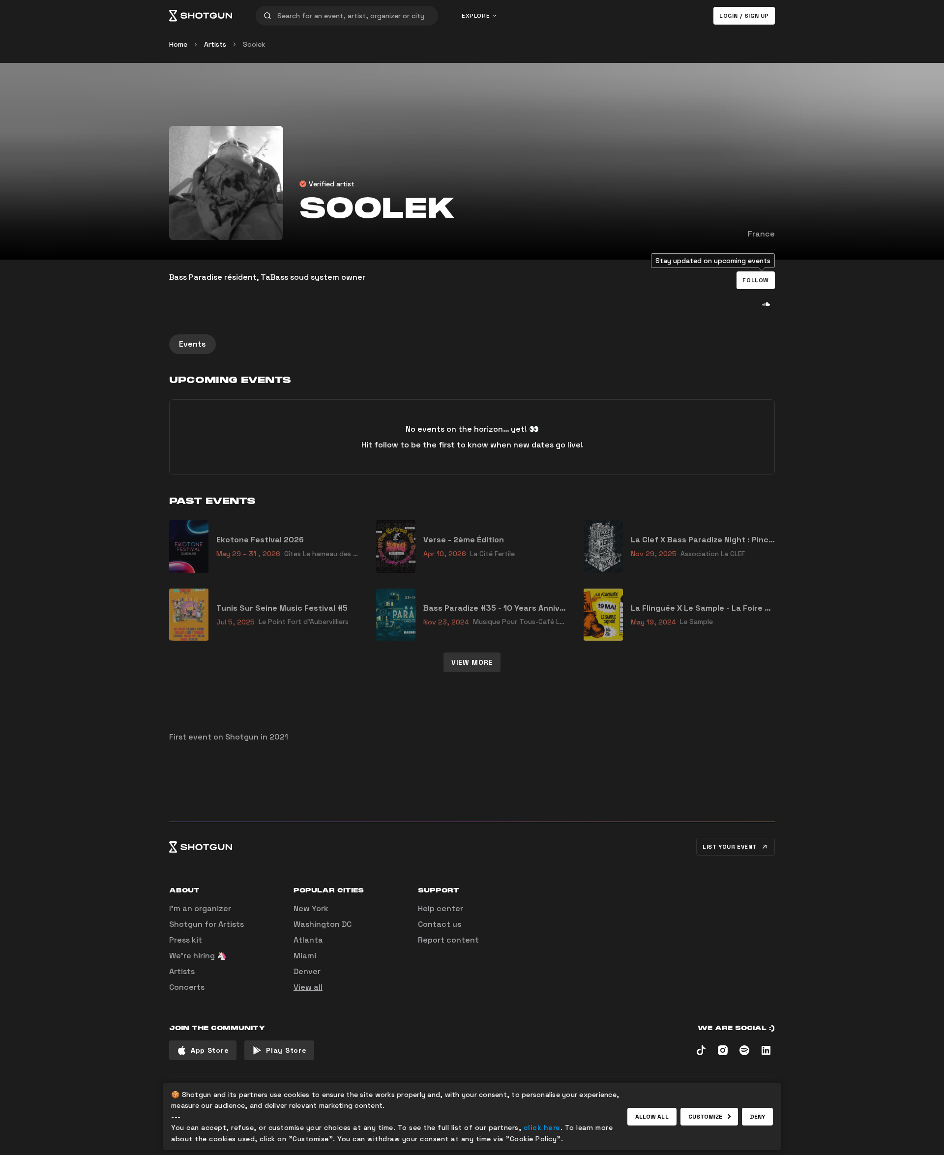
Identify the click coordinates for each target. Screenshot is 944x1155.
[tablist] (472, 344)
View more (472, 662)
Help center (440, 908)
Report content (448, 940)
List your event (730, 847)
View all (308, 987)
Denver (307, 971)
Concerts (187, 987)
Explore (476, 16)
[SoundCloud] (766, 304)
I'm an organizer (200, 908)
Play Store (286, 1050)
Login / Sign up (744, 16)
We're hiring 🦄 (198, 955)
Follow (755, 280)
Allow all (652, 1117)
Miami (305, 955)
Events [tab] (192, 344)
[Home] (200, 16)
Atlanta (308, 940)
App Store (210, 1050)
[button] (756, 280)
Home (178, 44)
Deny (757, 1117)
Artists (215, 44)
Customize (705, 1117)
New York (311, 908)
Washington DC (323, 924)
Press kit (185, 940)
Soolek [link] (254, 44)
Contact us (439, 924)
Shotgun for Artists (206, 924)
